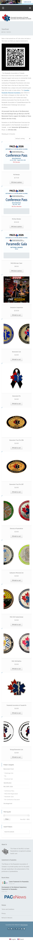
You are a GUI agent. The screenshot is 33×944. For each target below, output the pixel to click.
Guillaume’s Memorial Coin (16, 573)
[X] (14, 929)
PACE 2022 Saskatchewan (16, 617)
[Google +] (19, 929)
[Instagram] (24, 929)
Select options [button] (17, 182)
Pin (5, 776)
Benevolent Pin (16, 396)
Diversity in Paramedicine (16, 528)
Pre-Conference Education (12, 799)
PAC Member (16, 174)
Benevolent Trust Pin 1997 (17, 484)
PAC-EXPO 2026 (8, 786)
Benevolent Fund (9, 769)
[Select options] (16, 144)
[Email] (11, 929)
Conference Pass (9, 791)
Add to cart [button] (17, 315)
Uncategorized (8, 803)
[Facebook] (16, 929)
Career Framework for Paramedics (19, 881)
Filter (7, 819)
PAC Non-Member (16, 219)
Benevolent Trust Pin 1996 (17, 440)
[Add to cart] (16, 276)
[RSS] (9, 929)
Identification (7, 783)
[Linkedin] (22, 929)
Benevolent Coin (16, 352)
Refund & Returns (7, 918)
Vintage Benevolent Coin (16, 749)
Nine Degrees (24, 924)
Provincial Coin (8, 779)
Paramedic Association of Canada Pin (16, 705)
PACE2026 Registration (11, 794)
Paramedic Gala (9, 796)
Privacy (4, 913)
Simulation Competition (16, 307)
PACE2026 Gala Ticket (16, 263)
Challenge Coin (8, 773)
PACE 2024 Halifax (16, 661)
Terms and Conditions (8, 909)
